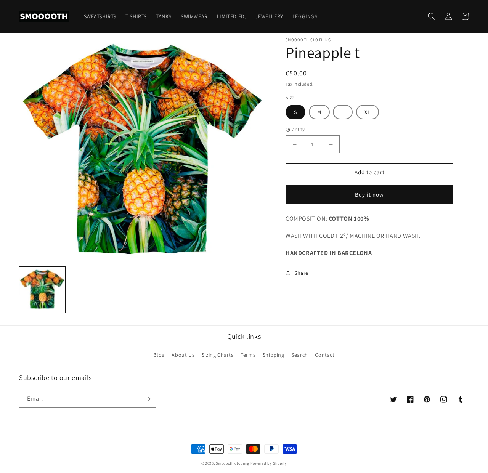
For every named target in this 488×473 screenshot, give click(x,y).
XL (367, 112)
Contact (324, 354)
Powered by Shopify (268, 463)
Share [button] (301, 272)
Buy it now (369, 194)
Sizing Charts (218, 354)
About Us (183, 354)
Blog (158, 354)
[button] (431, 16)
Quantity (295, 129)
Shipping (273, 354)
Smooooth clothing (232, 463)
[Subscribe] (147, 399)
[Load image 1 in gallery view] (42, 290)
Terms (248, 354)
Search (299, 354)
